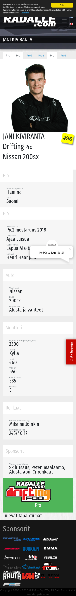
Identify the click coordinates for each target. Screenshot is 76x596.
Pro (8, 55)
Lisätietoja (25, 12)
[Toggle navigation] (64, 21)
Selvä (62, 5)
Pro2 (29, 55)
